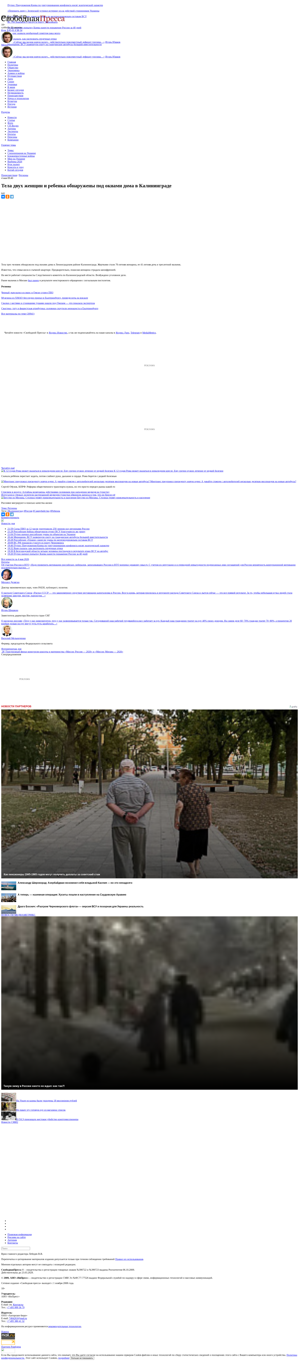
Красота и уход (15, 167)
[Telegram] (12, 197)
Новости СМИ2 (9, 1122)
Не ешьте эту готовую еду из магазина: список (41, 1110)
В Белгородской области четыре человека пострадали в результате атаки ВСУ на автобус (57, 551)
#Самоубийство (41, 511)
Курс (3, 30)
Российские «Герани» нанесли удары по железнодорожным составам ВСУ (50, 540)
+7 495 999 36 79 (15, 1307)
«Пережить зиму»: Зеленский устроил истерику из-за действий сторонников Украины (53, 10)
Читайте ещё (8, 468)
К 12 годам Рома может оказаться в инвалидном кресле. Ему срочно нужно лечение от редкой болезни (168, 471)
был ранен (33, 280)
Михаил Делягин (10, 582)
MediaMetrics (149, 332)
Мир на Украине (16, 158)
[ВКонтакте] (3, 197)
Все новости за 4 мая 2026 (15, 559)
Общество (12, 67)
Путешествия (14, 76)
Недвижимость (15, 92)
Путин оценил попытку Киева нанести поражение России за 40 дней (44, 27)
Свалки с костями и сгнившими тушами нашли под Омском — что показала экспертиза (48, 303)
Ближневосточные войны (21, 156)
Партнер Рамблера (11, 1346)
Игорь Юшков (112, 42)
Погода (11, 104)
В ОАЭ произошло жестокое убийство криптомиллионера (47, 1119)
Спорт (10, 81)
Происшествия (15, 95)
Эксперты (12, 131)
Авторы (11, 128)
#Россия (28, 511)
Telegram (135, 332)
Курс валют (13, 164)
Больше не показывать (82, 1358)
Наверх (5, 1331)
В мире (11, 87)
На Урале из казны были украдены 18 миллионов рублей (46, 1100)
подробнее (63, 1358)
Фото (10, 123)
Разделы (5, 112)
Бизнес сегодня (15, 90)
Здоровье (12, 84)
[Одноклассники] (7, 197)
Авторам (12, 1240)
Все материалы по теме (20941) (17, 313)
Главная (11, 62)
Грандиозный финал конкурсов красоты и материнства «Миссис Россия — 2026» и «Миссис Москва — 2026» (64, 651)
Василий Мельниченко (13, 638)
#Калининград (15, 511)
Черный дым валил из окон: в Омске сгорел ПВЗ (27, 292)
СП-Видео (13, 125)
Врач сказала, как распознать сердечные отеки (35, 548)
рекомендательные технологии (64, 1326)
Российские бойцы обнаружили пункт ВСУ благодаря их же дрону (46, 531)
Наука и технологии (18, 98)
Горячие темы (8, 145)
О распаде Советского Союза (16, 593)
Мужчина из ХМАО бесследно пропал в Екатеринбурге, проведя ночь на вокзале (44, 298)
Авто (10, 78)
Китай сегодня (15, 170)
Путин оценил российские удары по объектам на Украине (41, 534)
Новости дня (8, 523)
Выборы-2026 (14, 161)
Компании (13, 139)
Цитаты (11, 134)
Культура (12, 101)
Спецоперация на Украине (21, 153)
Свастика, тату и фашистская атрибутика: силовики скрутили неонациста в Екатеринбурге (49, 308)
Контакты (12, 1243)
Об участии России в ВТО (15, 565)
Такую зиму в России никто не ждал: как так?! (34, 1086)
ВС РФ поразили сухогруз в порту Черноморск (35, 542)
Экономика (13, 70)
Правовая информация (19, 1234)
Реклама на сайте (16, 1237)
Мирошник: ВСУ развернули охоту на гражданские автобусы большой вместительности (54, 44)
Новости (12, 117)
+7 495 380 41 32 (15, 1321)
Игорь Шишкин (9, 610)
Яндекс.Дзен (122, 332)
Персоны (12, 137)
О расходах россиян (11, 621)
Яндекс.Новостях (58, 332)
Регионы (23, 175)
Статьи (11, 120)
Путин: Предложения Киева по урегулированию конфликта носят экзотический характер (55, 5)
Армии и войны (16, 73)
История (12, 106)
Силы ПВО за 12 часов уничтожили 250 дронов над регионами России (48, 528)
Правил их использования (129, 1259)
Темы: (10, 150)
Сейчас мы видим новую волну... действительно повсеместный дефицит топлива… (59, 42)
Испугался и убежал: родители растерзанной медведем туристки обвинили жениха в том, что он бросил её (58, 494)
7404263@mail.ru (18, 1318)
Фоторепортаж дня (11, 649)
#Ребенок (55, 511)
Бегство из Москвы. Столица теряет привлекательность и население (113, 497)
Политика (12, 64)
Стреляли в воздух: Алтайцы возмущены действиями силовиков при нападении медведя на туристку (55, 492)
